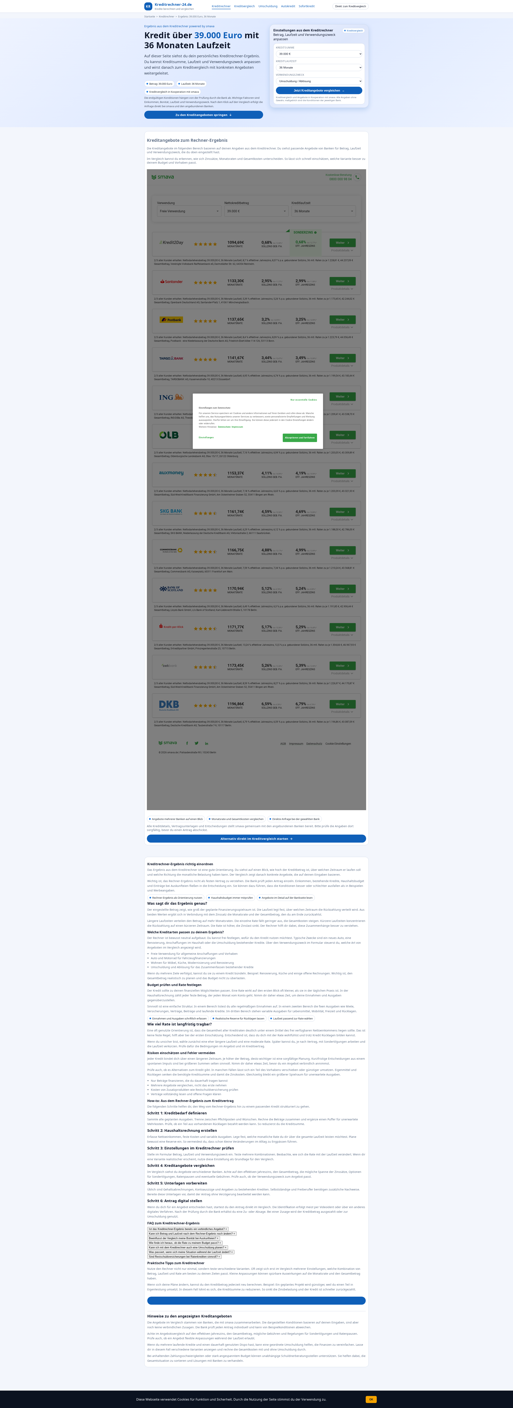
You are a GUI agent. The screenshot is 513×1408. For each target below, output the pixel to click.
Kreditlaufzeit (286, 61)
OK (371, 1399)
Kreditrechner (221, 6)
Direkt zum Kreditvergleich (350, 6)
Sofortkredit (307, 6)
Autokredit (288, 6)
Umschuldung (268, 6)
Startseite (149, 16)
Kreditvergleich (244, 6)
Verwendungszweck (290, 75)
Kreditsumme (285, 47)
